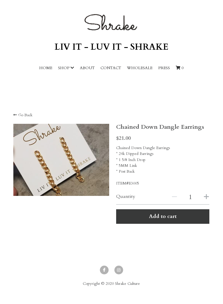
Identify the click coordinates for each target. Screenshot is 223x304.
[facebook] (104, 270)
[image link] (111, 22)
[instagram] (118, 270)
